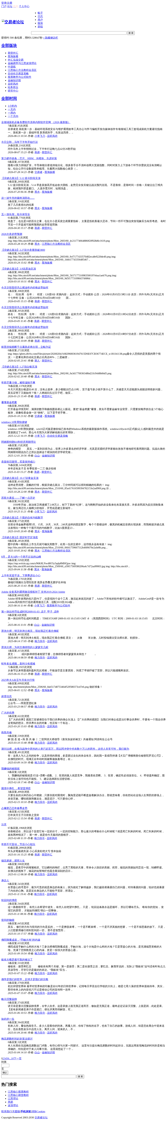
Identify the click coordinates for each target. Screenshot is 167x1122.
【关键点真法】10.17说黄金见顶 (19, 478)
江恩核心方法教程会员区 (22, 70)
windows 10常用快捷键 (14, 422)
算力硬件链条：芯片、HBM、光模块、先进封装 (29, 158)
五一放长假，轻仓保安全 (15, 214)
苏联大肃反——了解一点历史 (18, 497)
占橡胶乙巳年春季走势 (14, 808)
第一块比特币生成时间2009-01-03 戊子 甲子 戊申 (30, 611)
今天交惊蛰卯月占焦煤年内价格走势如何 (24, 307)
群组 (40, 26)
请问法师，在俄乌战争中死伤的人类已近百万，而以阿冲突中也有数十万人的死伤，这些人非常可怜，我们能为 (65, 748)
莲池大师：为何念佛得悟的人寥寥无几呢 (24, 647)
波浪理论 (13, 1105)
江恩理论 (13, 1098)
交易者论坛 (41, 1117)
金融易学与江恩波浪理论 (22, 63)
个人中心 (24, 6)
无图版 (16, 1111)
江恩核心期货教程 (18, 1095)
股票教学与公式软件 (19, 77)
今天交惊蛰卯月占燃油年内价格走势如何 (24, 287)
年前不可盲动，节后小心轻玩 (18, 844)
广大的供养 (7, 712)
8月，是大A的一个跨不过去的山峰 (21, 556)
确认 (5, 1072)
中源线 (12, 66)
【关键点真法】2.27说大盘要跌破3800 (23, 250)
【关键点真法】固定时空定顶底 (19, 537)
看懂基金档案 (9, 402)
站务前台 (13, 87)
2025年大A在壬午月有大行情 (18, 680)
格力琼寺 (40, 641)
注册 (9, 2)
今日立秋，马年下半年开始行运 (19, 142)
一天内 (12, 109)
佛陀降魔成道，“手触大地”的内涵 (20, 939)
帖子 (40, 12)
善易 (37, 152)
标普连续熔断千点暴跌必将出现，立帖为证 (26, 346)
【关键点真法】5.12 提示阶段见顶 (20, 178)
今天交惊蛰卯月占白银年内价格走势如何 (24, 327)
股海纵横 (13, 56)
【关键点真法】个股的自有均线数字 (22, 517)
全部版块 (9, 45)
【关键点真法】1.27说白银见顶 (19, 366)
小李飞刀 (40, 136)
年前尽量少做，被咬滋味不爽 (18, 382)
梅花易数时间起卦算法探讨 (17, 1038)
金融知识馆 (14, 80)
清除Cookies (38, 1111)
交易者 (38, 172)
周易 (10, 1102)
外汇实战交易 (15, 59)
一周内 (12, 112)
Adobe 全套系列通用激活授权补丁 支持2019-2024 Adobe (33, 591)
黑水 (37, 191)
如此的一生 (7, 1019)
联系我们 (6, 1111)
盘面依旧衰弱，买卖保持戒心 (18, 461)
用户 (40, 19)
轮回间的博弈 (9, 900)
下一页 (18, 1058)
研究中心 (13, 90)
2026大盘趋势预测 (11, 234)
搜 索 (131, 33)
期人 (37, 360)
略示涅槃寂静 (9, 999)
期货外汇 (13, 53)
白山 (37, 455)
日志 (40, 16)
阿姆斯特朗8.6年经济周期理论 (18, 441)
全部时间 (9, 98)
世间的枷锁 (7, 920)
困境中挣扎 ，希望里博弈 (16, 788)
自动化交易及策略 (18, 73)
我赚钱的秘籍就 (10, 768)
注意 (4, 824)
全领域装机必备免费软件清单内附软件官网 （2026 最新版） (35, 122)
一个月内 (13, 116)
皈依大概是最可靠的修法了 (17, 959)
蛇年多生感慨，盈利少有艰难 (18, 663)
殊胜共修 (6, 732)
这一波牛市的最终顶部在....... (18, 198)
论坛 (9, 6)
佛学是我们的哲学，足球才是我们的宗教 (24, 979)
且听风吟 (13, 83)
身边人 (5, 880)
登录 (4, 2)
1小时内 (12, 105)
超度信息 (6, 696)
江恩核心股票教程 (18, 1091)
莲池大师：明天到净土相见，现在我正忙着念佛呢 (30, 631)
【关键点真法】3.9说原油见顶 (18, 268)
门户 (4, 6)
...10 (11, 1058)
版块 (40, 23)
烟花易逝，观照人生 (13, 860)
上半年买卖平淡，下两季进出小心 (20, 575)
